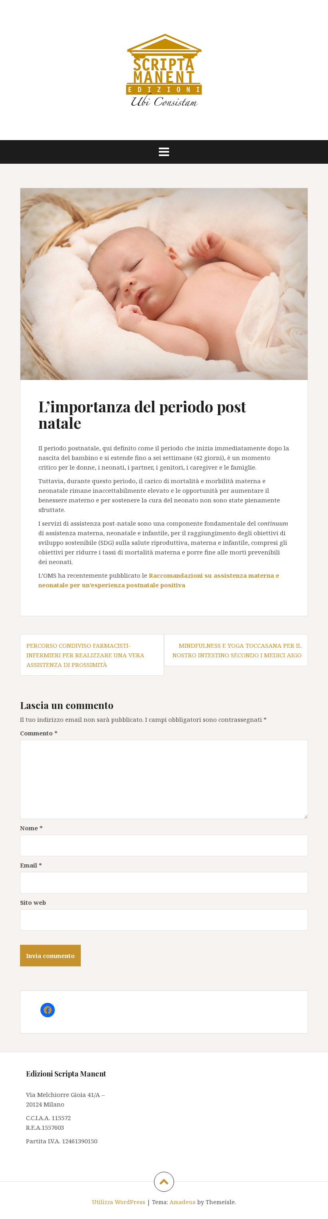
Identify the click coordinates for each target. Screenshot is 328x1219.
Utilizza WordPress (118, 1202)
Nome (31, 828)
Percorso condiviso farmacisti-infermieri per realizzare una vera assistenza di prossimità (85, 655)
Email (31, 865)
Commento (39, 733)
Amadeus (183, 1202)
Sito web (33, 902)
